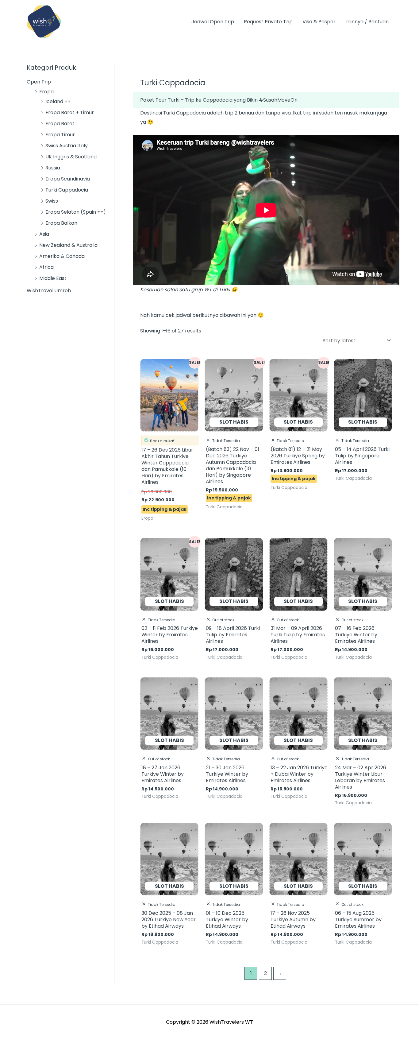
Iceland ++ (58, 101)
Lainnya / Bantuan (367, 21)
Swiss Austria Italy (66, 145)
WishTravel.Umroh (49, 290)
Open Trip (39, 81)
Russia (52, 167)
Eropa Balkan (61, 223)
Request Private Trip (268, 21)
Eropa (46, 91)
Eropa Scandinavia (67, 178)
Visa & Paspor (319, 21)
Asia (44, 234)
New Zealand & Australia (68, 245)
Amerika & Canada (62, 256)
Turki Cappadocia (66, 189)
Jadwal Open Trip (212, 21)
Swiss (51, 200)
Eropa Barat (60, 123)
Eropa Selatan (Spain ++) (75, 211)
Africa (46, 267)
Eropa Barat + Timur (69, 112)
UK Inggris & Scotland (71, 156)
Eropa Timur (60, 134)
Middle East (53, 278)
